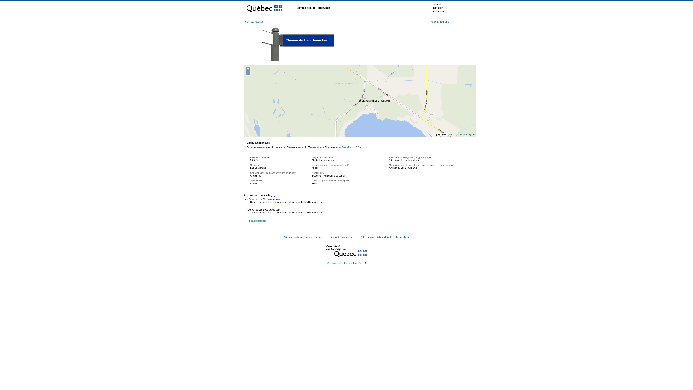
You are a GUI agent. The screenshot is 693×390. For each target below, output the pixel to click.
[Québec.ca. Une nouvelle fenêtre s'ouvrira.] (264, 7)
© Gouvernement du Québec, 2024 (345, 263)
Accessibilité (402, 237)
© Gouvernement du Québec (463, 134)
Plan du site (439, 11)
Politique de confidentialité (374, 237)
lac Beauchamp (346, 147)
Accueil (437, 4)
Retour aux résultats (253, 22)
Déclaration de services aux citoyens (303, 237)
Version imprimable (439, 22)
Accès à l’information (341, 237)
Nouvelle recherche (257, 221)
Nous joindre (440, 7)
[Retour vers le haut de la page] (684, 370)
